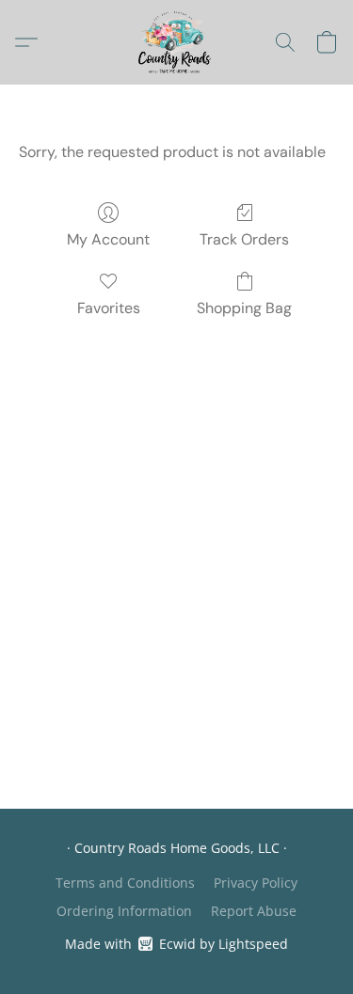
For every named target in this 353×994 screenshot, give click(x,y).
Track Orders (244, 239)
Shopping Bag (244, 308)
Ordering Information (124, 911)
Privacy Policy (255, 882)
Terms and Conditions (125, 882)
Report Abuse (254, 911)
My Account (108, 239)
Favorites (108, 308)
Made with (176, 944)
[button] (176, 42)
